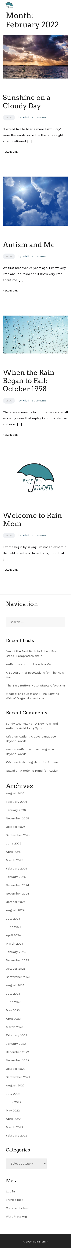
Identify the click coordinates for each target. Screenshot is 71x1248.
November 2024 (17, 893)
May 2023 (13, 1010)
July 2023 (13, 993)
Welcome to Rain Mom (32, 519)
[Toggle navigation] (26, 5)
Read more (13, 151)
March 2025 (14, 860)
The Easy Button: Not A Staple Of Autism (35, 685)
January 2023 (16, 1043)
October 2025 (15, 827)
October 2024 (16, 902)
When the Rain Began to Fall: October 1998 (29, 380)
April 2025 (13, 852)
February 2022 (16, 1135)
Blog (9, 117)
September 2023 (18, 977)
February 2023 (16, 1035)
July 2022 (13, 1094)
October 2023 (15, 968)
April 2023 (13, 1018)
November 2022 (17, 1060)
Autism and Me (29, 244)
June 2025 (13, 843)
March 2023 (14, 1027)
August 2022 (15, 1085)
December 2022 (17, 1052)
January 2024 (16, 952)
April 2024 (13, 935)
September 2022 (18, 1077)
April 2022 (13, 1119)
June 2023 (13, 1002)
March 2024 (14, 943)
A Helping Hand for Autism (38, 762)
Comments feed (17, 1208)
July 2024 (13, 918)
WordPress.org (16, 1216)
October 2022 (15, 1068)
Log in (10, 1191)
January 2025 (16, 877)
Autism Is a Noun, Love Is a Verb (29, 664)
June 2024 (13, 927)
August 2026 (15, 793)
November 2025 (17, 818)
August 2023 (15, 985)
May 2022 (13, 1110)
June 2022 (13, 1102)
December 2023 (17, 960)
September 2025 (18, 835)
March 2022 (14, 1127)
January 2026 (16, 810)
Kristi (26, 117)
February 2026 (16, 801)
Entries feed (14, 1200)
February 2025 (16, 868)
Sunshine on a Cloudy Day (26, 101)
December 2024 (17, 885)
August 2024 (15, 910)
